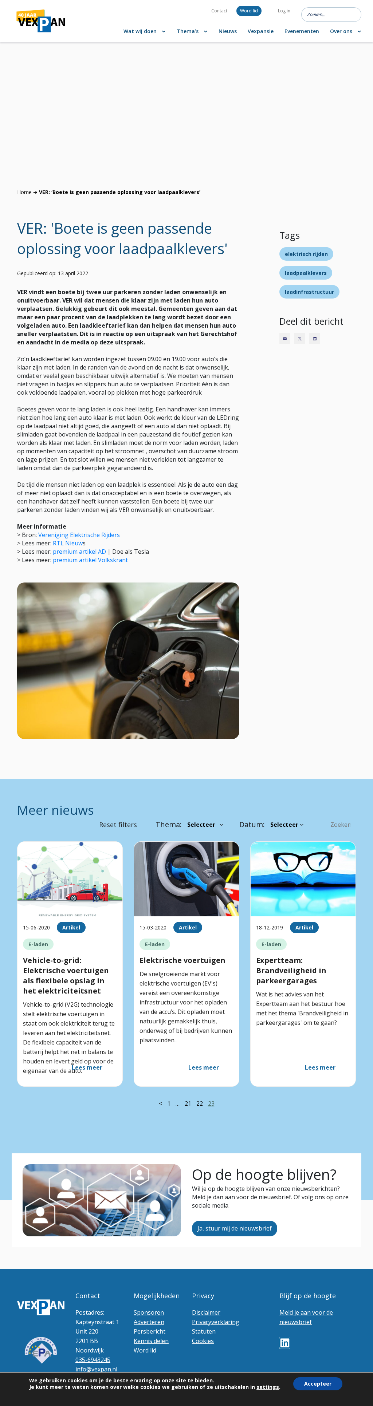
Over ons (341, 31)
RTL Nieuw (68, 543)
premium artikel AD (79, 552)
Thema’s (188, 31)
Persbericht (149, 1331)
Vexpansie (261, 31)
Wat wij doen (140, 31)
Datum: (252, 824)
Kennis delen (151, 1341)
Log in (284, 11)
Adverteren (149, 1322)
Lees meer (87, 1067)
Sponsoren (149, 1312)
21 (188, 1103)
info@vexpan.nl (96, 1369)
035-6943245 (92, 1360)
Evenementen (301, 31)
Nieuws (228, 31)
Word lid (249, 11)
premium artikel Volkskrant (90, 560)
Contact (219, 11)
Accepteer (317, 1383)
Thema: (169, 824)
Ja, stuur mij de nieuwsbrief (234, 1228)
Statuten (204, 1331)
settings (267, 1387)
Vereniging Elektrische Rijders (79, 535)
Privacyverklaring (215, 1322)
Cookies (203, 1341)
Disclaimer (206, 1312)
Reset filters (118, 824)
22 (199, 1103)
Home (24, 192)
